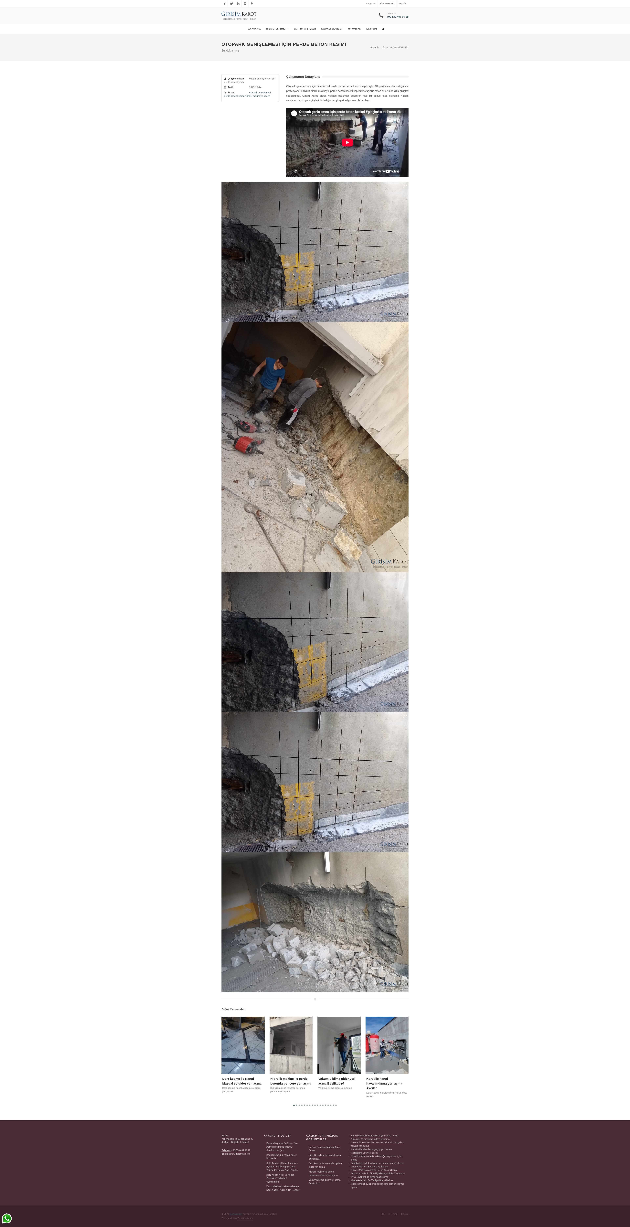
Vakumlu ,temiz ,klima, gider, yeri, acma (338, 1034)
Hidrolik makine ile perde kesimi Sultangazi (325, 1157)
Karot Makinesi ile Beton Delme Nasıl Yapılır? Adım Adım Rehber (282, 1188)
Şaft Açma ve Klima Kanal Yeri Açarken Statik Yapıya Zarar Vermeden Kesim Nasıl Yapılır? (282, 1166)
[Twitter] (231, 3)
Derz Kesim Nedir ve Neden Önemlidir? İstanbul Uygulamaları (280, 1178)
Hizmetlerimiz (387, 3)
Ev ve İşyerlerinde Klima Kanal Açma (369, 1177)
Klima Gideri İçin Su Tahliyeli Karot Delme (372, 1180)
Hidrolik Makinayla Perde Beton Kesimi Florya (374, 1170)
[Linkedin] (238, 3)
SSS (383, 1214)
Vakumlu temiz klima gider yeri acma (370, 1139)
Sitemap (393, 1214)
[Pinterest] (251, 3)
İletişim (403, 3)
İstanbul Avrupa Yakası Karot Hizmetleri (281, 1157)
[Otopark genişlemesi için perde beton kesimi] (315, 251)
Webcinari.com (245, 1218)
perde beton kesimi (234, 96)
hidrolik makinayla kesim (257, 96)
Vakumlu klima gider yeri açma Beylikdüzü (325, 1182)
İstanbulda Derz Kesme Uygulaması (369, 1166)
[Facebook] (224, 3)
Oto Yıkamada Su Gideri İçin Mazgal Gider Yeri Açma (378, 1173)
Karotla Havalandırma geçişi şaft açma (371, 1149)
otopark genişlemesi (260, 92)
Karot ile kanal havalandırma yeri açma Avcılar (288, 1083)
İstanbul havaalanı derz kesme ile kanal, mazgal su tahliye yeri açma (386, 1032)
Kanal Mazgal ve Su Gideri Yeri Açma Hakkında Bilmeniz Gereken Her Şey (282, 1147)
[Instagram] (245, 3)
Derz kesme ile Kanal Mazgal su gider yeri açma (325, 1165)
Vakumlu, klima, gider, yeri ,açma (239, 1088)
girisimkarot (236, 1214)
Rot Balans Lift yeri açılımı (364, 1153)
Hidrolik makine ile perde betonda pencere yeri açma (323, 1173)
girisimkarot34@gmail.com (235, 1153)
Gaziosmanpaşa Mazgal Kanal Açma (324, 1149)
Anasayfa (371, 3)
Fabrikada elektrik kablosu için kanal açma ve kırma (377, 1163)
